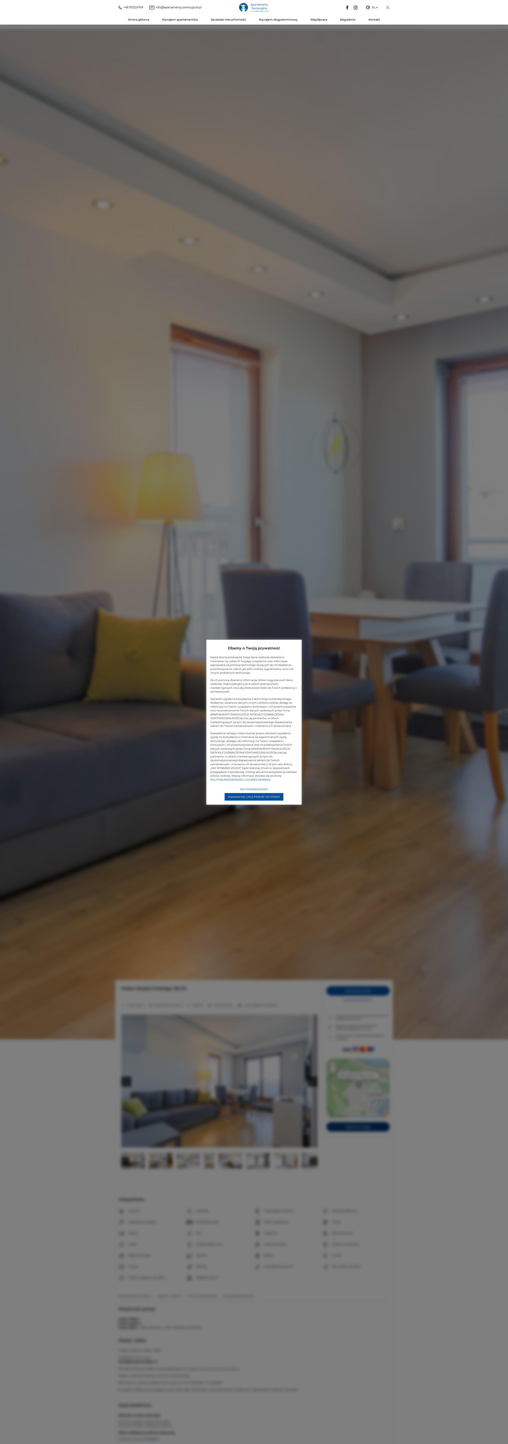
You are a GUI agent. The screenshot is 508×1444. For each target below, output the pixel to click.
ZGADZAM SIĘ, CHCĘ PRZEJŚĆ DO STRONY (254, 796)
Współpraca (318, 19)
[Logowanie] (388, 8)
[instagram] (355, 8)
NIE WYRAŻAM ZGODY (254, 789)
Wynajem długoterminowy (278, 19)
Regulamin (348, 19)
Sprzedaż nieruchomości (228, 19)
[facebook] (347, 8)
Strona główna (138, 19)
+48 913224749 (133, 7)
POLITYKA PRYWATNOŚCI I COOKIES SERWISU (240, 779)
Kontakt (374, 19)
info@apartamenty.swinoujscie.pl (179, 7)
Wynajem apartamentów (180, 19)
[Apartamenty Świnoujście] (254, 7)
